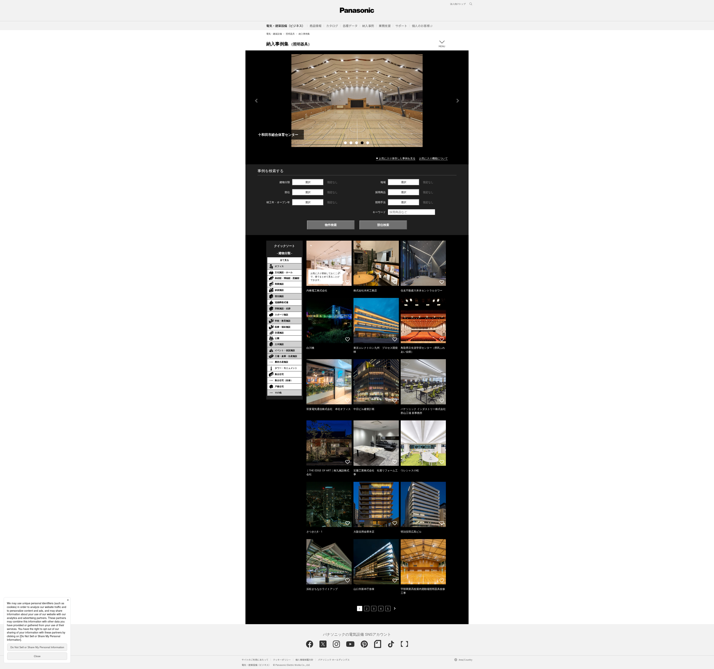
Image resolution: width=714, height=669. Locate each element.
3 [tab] (357, 143)
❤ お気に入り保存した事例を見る (395, 158)
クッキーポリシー (282, 659)
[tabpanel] (357, 100)
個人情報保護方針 (304, 659)
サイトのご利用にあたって (255, 659)
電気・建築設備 (274, 33)
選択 (308, 182)
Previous (256, 100)
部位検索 (383, 225)
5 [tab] (368, 143)
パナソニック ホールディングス (334, 659)
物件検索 (331, 225)
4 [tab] (362, 143)
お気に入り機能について (433, 158)
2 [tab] (351, 143)
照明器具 (290, 33)
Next (457, 100)
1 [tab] (346, 143)
